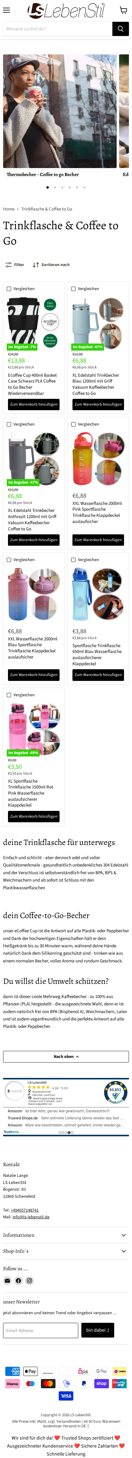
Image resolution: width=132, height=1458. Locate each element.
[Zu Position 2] (55, 187)
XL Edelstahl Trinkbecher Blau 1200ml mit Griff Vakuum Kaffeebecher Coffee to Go (95, 384)
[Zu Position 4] (69, 187)
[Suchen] (120, 29)
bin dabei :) (97, 1330)
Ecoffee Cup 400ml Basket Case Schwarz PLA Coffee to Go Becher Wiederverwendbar (32, 384)
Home (8, 209)
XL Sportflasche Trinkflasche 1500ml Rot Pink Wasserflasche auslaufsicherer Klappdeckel (30, 793)
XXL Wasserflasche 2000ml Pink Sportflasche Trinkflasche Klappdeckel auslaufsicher (97, 512)
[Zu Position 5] (77, 187)
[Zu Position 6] (84, 187)
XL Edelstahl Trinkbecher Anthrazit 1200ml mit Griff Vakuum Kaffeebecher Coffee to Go (32, 519)
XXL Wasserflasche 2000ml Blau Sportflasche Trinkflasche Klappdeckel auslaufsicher (32, 648)
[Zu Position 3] (62, 187)
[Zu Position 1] (47, 187)
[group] (66, 118)
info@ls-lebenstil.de (31, 1217)
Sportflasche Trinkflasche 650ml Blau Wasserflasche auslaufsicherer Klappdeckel (97, 655)
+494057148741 (25, 1210)
